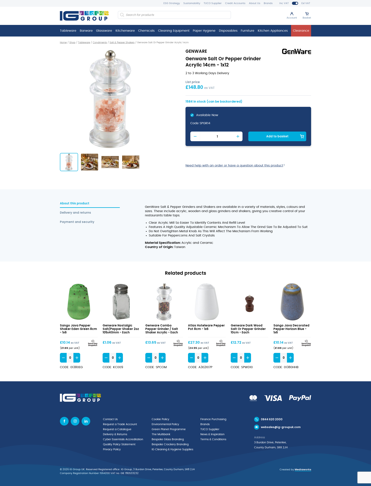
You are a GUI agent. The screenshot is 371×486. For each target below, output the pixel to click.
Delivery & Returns (115, 434)
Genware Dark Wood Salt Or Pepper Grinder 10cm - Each (248, 328)
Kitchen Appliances (273, 30)
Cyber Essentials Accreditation (123, 439)
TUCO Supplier (213, 3)
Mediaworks (303, 469)
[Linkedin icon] (86, 421)
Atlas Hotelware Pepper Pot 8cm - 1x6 (206, 327)
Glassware (104, 30)
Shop (72, 42)
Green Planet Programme (169, 429)
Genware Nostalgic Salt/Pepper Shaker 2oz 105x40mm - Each (121, 328)
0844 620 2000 (272, 419)
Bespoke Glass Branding (168, 439)
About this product (74, 203)
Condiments (100, 42)
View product (78, 302)
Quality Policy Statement (119, 444)
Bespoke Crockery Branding (170, 444)
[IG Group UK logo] (84, 16)
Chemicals (146, 30)
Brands (268, 3)
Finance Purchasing (213, 419)
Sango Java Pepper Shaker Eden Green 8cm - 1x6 (78, 328)
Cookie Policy (160, 419)
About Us (254, 3)
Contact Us (110, 419)
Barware (86, 30)
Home (63, 42)
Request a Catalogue (117, 429)
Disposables (228, 30)
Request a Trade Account (120, 424)
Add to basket (277, 136)
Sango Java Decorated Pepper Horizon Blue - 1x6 (291, 328)
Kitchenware (125, 30)
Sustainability (191, 3)
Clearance (301, 30)
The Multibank (161, 434)
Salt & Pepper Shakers (122, 42)
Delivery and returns (75, 213)
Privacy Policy (112, 449)
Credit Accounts (235, 3)
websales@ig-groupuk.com (281, 427)
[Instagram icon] (75, 421)
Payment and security (77, 222)
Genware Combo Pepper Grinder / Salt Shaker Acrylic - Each (161, 328)
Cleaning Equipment (174, 30)
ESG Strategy (171, 3)
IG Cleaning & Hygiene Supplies (172, 449)
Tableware (68, 30)
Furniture (247, 30)
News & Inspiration (212, 434)
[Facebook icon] (64, 421)
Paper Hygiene (204, 30)
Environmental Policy (165, 424)
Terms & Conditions (213, 439)
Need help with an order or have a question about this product (234, 165)
